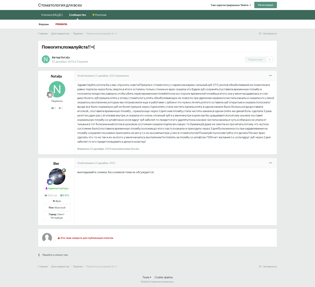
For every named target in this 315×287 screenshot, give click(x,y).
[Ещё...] (270, 75)
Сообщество (77, 14)
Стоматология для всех (60, 5)
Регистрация (265, 4)
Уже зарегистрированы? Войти (230, 5)
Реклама (100, 14)
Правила (61, 24)
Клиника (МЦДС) (52, 14)
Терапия (82, 61)
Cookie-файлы (164, 277)
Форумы (44, 24)
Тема (146, 277)
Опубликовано (96, 75)
